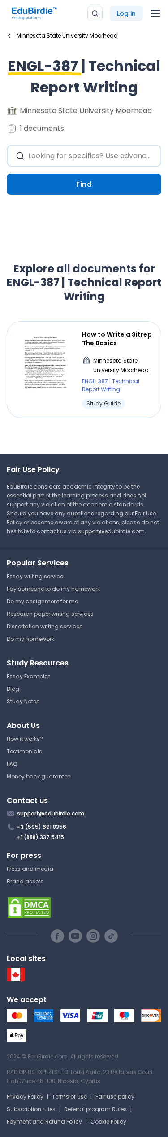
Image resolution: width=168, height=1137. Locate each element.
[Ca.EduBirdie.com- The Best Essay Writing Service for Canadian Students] (16, 979)
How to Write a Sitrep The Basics (117, 338)
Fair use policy (114, 1096)
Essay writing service (35, 576)
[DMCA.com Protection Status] (84, 907)
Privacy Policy (25, 1096)
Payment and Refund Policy (44, 1121)
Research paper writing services (50, 614)
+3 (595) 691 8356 (41, 827)
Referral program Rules (95, 1109)
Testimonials (24, 751)
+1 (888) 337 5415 (40, 837)
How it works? (25, 739)
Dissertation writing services (44, 626)
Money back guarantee (38, 776)
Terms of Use (69, 1096)
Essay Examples (29, 676)
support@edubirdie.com (111, 531)
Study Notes (23, 701)
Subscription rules (31, 1109)
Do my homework (30, 639)
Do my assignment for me (42, 601)
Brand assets (25, 881)
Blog (13, 689)
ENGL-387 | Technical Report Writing (110, 385)
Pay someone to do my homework (53, 589)
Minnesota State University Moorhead (121, 365)
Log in (126, 13)
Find (84, 184)
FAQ (12, 764)
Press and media (30, 869)
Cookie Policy (108, 1121)
